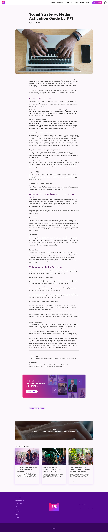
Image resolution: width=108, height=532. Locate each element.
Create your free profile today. (68, 358)
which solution (49, 366)
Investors (18, 512)
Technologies (19, 500)
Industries (18, 503)
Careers (17, 517)
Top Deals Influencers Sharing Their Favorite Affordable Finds (54, 430)
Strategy (42, 408)
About (17, 514)
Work (17, 506)
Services (18, 498)
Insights (17, 509)
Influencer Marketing (34, 408)
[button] (61, 3)
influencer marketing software (62, 365)
